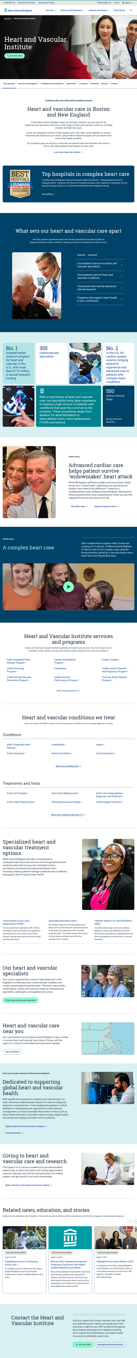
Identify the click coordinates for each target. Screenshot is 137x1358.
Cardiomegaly (109, 802)
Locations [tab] (83, 83)
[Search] (131, 10)
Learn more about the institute (67, 152)
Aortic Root (65, 793)
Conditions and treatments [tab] (52, 83)
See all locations (12, 1052)
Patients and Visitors (98, 10)
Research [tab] (95, 83)
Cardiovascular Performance (66, 679)
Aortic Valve (20, 802)
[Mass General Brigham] (18, 10)
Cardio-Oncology (15, 670)
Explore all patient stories (105, 506)
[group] (24, 1259)
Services (7, 19)
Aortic (15, 753)
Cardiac (110, 659)
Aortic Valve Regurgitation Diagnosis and (109, 795)
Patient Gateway (102, 3)
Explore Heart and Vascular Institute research (24, 1126)
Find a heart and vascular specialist (20, 1000)
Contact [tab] (114, 83)
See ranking (47, 194)
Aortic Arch (17, 793)
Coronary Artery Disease (114, 679)
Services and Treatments (71, 10)
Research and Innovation (26, 3)
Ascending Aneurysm (66, 802)
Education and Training (46, 3)
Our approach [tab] (9, 83)
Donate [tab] (105, 83)
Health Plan (8, 3)
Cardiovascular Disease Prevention (19, 679)
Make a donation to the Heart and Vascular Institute (27, 1185)
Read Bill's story (78, 506)
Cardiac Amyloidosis (64, 661)
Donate (116, 3)
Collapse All (92, 255)
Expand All (81, 255)
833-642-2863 (16, 56)
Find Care (50, 10)
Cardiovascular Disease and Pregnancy (114, 670)
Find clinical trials (13, 1133)
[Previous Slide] (130, 1221)
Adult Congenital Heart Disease (18, 661)
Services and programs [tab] (28, 83)
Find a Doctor (119, 10)
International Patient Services (110, 1344)
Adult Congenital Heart (18, 746)
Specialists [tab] (71, 83)
